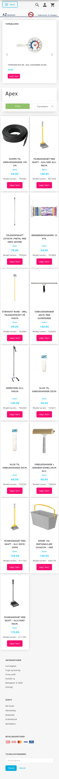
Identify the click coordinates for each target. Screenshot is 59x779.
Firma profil (10, 674)
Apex (14, 169)
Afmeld (22, 768)
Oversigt (9, 687)
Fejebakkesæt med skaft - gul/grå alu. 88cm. (44, 162)
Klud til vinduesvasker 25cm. (44, 389)
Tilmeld (11, 768)
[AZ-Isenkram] (29, 14)
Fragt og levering (12, 670)
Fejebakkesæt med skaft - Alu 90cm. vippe (15, 544)
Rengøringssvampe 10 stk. (44, 237)
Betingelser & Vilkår (14, 682)
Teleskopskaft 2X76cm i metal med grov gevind (14, 238)
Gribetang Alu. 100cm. (15, 389)
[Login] (45, 4)
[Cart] (52, 4)
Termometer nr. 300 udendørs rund (27, 64)
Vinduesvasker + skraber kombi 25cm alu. (44, 467)
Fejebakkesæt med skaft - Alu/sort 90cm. (15, 620)
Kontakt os (10, 678)
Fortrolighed (10, 666)
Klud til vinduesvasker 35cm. (14, 466)
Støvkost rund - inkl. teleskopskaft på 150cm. (15, 315)
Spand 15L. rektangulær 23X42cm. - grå (44, 544)
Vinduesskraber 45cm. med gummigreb (44, 315)
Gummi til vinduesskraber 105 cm (15, 162)
